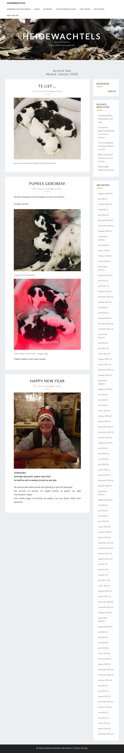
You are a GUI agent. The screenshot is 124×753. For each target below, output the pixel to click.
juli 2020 (101, 394)
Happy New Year (47, 381)
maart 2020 (103, 410)
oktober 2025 (103, 204)
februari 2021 (103, 359)
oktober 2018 (103, 485)
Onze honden (99, 9)
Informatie (47, 9)
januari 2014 (103, 728)
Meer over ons (13, 15)
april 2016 (102, 648)
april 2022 (102, 313)
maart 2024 (103, 250)
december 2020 (104, 369)
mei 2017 (101, 575)
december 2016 (104, 602)
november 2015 (104, 675)
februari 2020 (103, 416)
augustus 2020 (104, 389)
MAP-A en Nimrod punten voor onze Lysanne (105, 157)
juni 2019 (101, 453)
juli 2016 (101, 632)
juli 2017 (101, 564)
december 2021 (104, 323)
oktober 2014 (103, 707)
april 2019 (102, 464)
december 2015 (104, 669)
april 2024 (102, 245)
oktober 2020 (103, 375)
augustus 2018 (104, 500)
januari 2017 (103, 596)
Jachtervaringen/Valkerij (66, 9)
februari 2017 (103, 591)
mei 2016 (101, 642)
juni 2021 (101, 343)
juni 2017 (101, 569)
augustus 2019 (104, 443)
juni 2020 (101, 400)
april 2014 (102, 718)
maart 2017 (103, 585)
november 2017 (104, 548)
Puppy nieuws (85, 9)
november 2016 (104, 607)
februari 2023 (103, 291)
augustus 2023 (104, 275)
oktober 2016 (103, 612)
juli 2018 (101, 505)
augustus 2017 (104, 559)
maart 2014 (103, 723)
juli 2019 (101, 448)
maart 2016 (103, 653)
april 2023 (102, 286)
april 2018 (102, 521)
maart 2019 (103, 469)
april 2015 (102, 691)
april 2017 (102, 580)
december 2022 (104, 296)
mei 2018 (101, 516)
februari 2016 (103, 659)
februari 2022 (103, 318)
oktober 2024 (103, 231)
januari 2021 (103, 364)
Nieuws (37, 9)
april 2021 (102, 348)
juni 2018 (101, 510)
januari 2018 (103, 537)
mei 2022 (101, 307)
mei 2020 (101, 405)
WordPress (67, 748)
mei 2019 (101, 459)
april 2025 (102, 215)
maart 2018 (103, 526)
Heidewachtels (16, 2)
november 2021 (104, 329)
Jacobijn (58, 91)
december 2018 (104, 480)
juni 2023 (101, 280)
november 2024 (104, 225)
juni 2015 (101, 685)
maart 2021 (103, 353)
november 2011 (104, 734)
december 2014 (104, 701)
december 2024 (104, 220)
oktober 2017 (103, 553)
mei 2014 (101, 712)
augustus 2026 (104, 193)
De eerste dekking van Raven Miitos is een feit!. (106, 145)
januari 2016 (103, 664)
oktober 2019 (103, 437)
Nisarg (84, 748)
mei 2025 (101, 209)
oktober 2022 (103, 302)
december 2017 (104, 543)
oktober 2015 (103, 680)
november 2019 (104, 432)
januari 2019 (103, 475)
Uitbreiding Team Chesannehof (19, 9)
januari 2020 (103, 421)
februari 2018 (103, 532)
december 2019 (104, 426)
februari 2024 (103, 256)
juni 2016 (101, 637)
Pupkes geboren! (47, 183)
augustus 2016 (104, 626)
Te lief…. (47, 86)
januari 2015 (103, 696)
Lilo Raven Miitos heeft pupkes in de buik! (105, 118)
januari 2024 (103, 261)
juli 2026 (101, 199)
